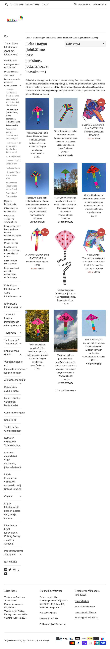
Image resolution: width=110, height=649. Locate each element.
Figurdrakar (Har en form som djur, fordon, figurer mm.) (13, 147)
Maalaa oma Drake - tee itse (11, 241)
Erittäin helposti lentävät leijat (11, 210)
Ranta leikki (10, 420)
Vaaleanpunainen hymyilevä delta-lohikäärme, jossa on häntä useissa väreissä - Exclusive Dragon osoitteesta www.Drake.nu (37, 354)
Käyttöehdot (9, 607)
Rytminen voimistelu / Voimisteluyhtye (12, 441)
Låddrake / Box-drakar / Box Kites (13, 175)
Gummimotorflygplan (12, 412)
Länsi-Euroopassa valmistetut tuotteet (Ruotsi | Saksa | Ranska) (12, 481)
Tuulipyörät (12, 333)
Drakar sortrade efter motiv (12, 73)
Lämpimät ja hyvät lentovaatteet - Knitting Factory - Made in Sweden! (12, 534)
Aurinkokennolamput (12, 381)
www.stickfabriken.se (85, 606)
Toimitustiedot (10, 600)
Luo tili (45, 4)
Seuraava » (70, 390)
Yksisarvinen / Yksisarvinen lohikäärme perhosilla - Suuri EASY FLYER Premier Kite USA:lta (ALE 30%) (93, 262)
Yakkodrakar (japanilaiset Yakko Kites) (11, 186)
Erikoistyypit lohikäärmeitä (12, 306)
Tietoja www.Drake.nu (14, 597)
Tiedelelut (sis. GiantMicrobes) (12, 429)
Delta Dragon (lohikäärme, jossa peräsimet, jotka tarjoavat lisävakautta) (13, 117)
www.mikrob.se (82, 601)
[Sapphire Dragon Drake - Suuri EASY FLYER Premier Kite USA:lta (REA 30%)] (94, 110)
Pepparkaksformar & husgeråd (12, 553)
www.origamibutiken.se (85, 612)
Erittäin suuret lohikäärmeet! (10, 262)
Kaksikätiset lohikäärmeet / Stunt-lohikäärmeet (12, 291)
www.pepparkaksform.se (86, 617)
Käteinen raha (99, 4)
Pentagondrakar (13, 168)
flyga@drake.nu (58, 624)
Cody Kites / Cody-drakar (11, 194)
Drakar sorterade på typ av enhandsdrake (12, 82)
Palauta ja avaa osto (13, 604)
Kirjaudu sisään (32, 4)
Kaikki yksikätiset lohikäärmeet (11, 66)
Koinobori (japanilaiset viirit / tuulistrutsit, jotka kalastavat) (12, 459)
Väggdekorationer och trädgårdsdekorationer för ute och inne (12, 367)
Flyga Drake (27, 641)
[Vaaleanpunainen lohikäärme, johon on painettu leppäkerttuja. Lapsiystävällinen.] (65, 257)
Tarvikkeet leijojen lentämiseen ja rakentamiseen (12, 320)
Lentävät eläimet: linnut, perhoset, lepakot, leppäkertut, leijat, (12, 231)
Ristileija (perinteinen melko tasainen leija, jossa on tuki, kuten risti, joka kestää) (12, 97)
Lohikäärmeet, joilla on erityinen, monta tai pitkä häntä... (12, 252)
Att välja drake (10, 60)
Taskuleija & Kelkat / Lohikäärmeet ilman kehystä (12, 134)
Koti (6, 36)
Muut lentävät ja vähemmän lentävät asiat (12, 402)
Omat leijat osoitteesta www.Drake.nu (10, 219)
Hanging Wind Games (12, 353)
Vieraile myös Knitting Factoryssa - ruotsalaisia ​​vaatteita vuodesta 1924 (16, 614)
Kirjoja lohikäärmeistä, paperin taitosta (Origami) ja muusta (12, 510)
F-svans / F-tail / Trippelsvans (13, 162)
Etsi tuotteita (10, 562)
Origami (12, 496)
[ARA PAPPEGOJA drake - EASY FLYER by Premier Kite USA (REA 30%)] (37, 240)
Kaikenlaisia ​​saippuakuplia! (11, 389)
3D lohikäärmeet (13, 156)
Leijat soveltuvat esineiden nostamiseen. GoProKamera (11, 272)
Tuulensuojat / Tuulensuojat (12, 342)
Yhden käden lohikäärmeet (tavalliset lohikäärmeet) (12, 49)
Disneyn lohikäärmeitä (10, 202)
